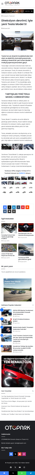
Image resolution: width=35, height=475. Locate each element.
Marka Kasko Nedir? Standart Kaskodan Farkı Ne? (23, 328)
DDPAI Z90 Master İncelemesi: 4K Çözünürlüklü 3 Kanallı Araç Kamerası (23, 312)
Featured (11, 16)
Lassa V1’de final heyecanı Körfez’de (8, 254)
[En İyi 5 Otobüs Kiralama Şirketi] (6, 321)
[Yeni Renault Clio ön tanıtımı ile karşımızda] (26, 227)
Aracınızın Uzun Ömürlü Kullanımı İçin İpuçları (14, 406)
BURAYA (22, 173)
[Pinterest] (23, 207)
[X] (9, 207)
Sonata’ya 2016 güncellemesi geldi (24, 258)
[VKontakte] (5, 211)
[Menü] (2, 4)
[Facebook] (5, 207)
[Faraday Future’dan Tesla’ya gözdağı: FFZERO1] (9, 228)
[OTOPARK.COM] (12, 3)
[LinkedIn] (14, 207)
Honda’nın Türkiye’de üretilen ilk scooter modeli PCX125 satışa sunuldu (23, 348)
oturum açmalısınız (20, 272)
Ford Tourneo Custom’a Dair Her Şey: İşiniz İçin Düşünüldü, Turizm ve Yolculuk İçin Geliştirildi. (23, 338)
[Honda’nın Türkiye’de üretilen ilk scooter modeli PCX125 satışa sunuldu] (6, 348)
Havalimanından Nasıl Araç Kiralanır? (11, 411)
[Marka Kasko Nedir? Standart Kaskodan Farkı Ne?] (6, 329)
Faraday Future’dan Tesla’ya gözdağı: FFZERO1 (8, 236)
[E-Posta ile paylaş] (9, 211)
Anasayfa (5, 16)
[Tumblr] (18, 207)
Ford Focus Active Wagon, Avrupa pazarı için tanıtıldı (16, 401)
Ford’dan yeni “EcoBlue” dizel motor (11, 414)
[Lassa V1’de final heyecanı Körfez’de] (9, 248)
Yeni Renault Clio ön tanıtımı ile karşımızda (26, 234)
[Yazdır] (14, 211)
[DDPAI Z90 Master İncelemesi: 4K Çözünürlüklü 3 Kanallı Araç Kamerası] (6, 312)
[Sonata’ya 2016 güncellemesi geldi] (26, 250)
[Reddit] (27, 207)
